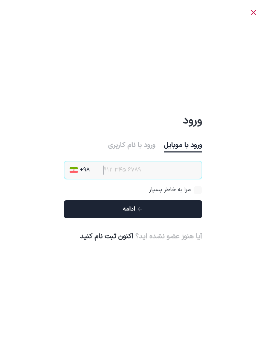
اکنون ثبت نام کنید (106, 236)
